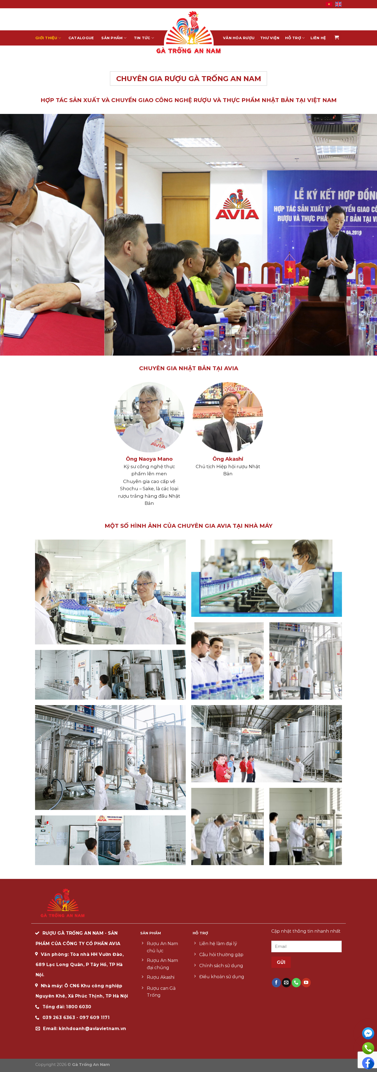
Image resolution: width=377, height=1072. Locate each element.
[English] (338, 4)
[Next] (362, 235)
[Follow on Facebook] (276, 982)
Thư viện (269, 38)
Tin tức (142, 38)
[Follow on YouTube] (306, 982)
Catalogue (81, 38)
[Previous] (15, 235)
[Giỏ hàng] (336, 37)
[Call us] (296, 982)
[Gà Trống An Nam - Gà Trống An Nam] (188, 32)
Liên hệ (318, 38)
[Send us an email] (286, 982)
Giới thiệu (46, 38)
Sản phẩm (112, 38)
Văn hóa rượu (238, 38)
